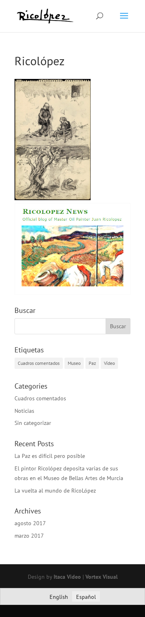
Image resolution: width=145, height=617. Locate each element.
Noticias (24, 410)
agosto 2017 (30, 523)
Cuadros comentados (39, 363)
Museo (74, 363)
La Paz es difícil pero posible (49, 456)
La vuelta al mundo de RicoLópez (55, 490)
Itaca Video (67, 576)
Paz (92, 363)
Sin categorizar (32, 423)
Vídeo (109, 363)
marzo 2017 (29, 535)
